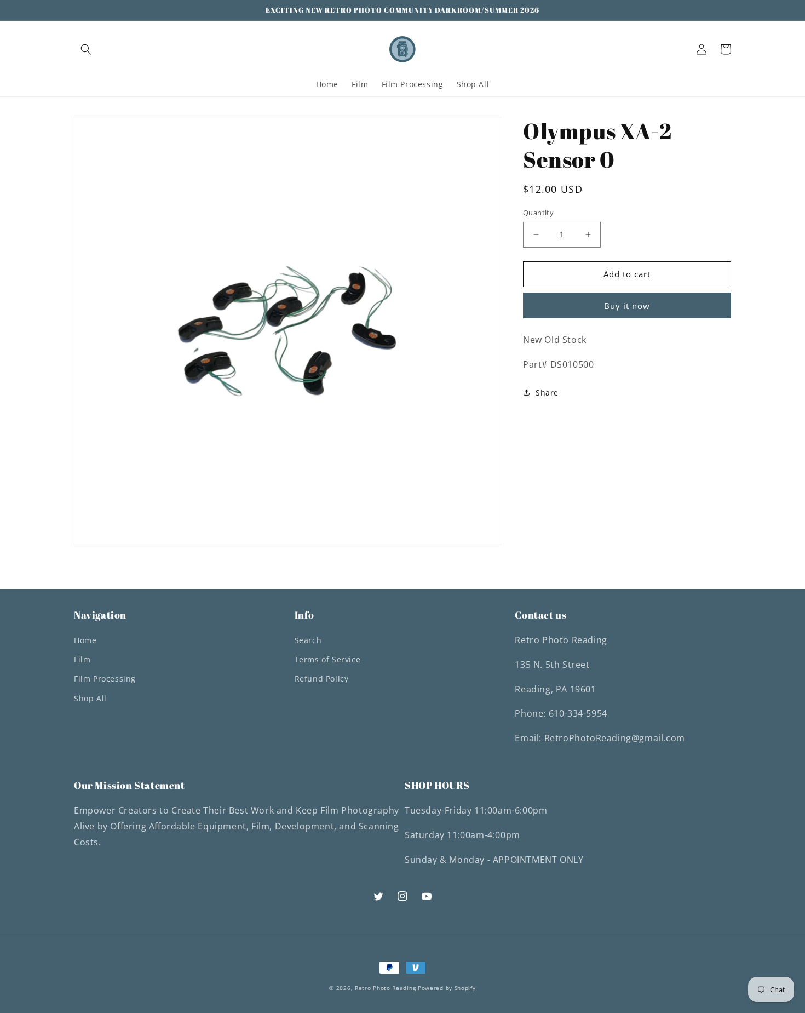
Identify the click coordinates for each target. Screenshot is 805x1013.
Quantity (538, 213)
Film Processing (105, 678)
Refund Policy (322, 678)
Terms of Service (328, 659)
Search (308, 640)
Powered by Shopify (447, 988)
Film (82, 659)
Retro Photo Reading (385, 988)
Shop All (90, 698)
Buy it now (627, 305)
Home (85, 640)
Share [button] (547, 392)
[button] (86, 49)
